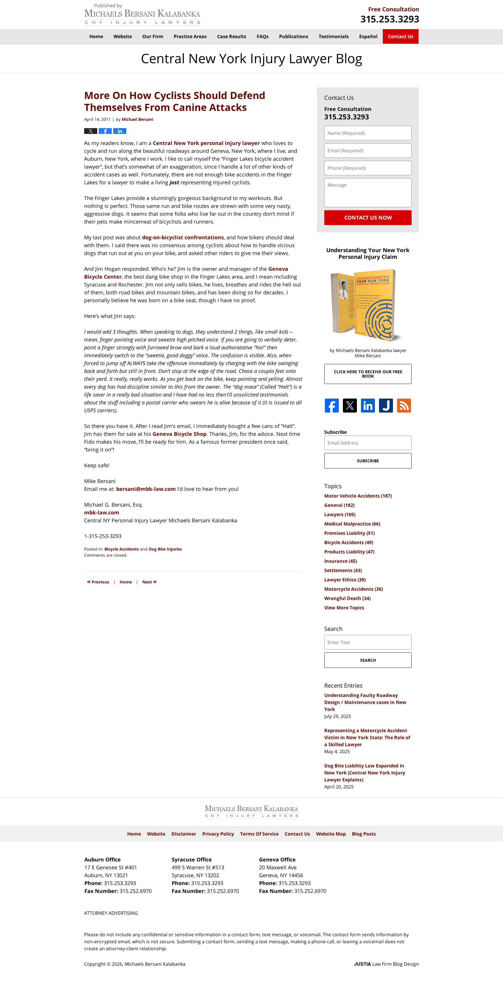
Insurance (340, 561)
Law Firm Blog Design (386, 964)
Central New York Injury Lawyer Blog (142, 14)
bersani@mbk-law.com (146, 488)
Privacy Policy (218, 834)
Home (96, 36)
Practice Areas (190, 36)
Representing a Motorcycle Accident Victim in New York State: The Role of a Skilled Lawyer (367, 737)
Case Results (231, 36)
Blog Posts (364, 834)
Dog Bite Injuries (165, 549)
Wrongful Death (347, 598)
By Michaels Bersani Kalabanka (390, 15)
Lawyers (339, 514)
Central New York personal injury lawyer (206, 142)
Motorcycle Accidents (353, 589)
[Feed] (404, 406)
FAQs (263, 36)
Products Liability (349, 551)
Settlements (343, 570)
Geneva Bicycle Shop (179, 433)
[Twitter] (350, 406)
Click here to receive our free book (368, 374)
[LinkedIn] (368, 406)
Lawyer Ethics (345, 579)
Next (149, 581)
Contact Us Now (368, 217)
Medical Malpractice (352, 524)
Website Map (331, 834)
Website (123, 36)
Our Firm (152, 36)
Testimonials (334, 36)
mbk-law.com (101, 512)
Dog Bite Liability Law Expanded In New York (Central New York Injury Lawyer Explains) (364, 772)
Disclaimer (183, 834)
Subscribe (335, 432)
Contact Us (400, 36)
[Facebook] (332, 406)
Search (368, 660)
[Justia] (386, 406)
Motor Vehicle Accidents (358, 496)
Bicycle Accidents (122, 549)
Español (368, 36)
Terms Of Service (259, 834)
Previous (98, 581)
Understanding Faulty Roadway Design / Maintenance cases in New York (365, 702)
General (339, 505)
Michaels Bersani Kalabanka (155, 964)
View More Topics (344, 607)
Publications (293, 36)
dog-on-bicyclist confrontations (183, 237)
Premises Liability (349, 533)
